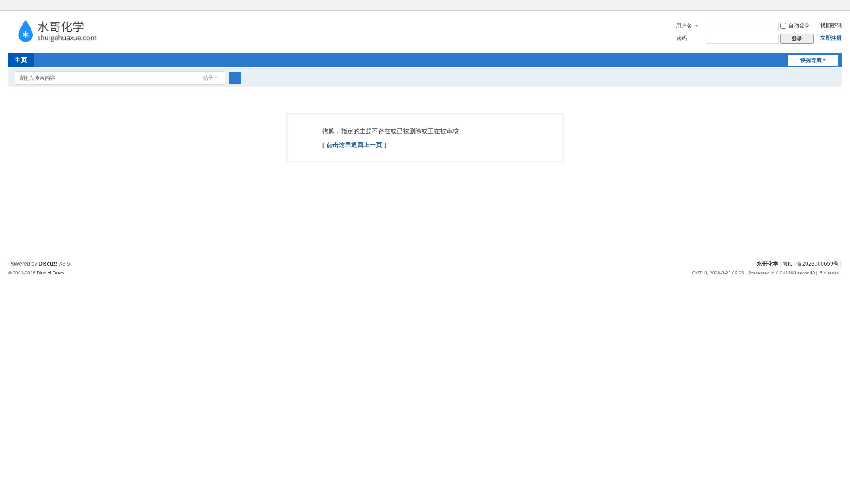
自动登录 (799, 26)
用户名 (684, 26)
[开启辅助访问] (829, 6)
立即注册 (831, 38)
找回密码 (831, 26)
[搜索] (235, 78)
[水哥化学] (57, 31)
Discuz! (48, 264)
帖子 (208, 78)
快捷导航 (811, 60)
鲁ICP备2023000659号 (810, 264)
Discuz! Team (50, 272)
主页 (21, 59)
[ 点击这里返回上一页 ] (354, 144)
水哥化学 (767, 264)
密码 (681, 38)
